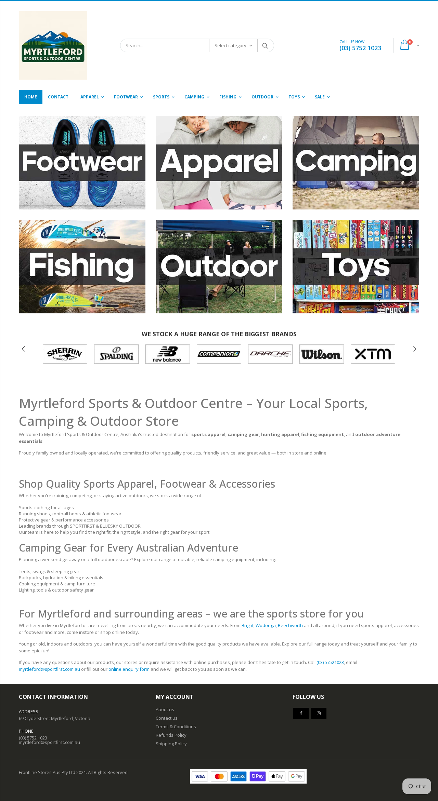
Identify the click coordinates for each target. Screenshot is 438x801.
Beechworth (290, 625)
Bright (248, 625)
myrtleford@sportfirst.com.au (50, 669)
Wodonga (266, 625)
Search (265, 45)
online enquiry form (129, 669)
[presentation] (23, 348)
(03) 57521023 (330, 662)
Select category (230, 45)
